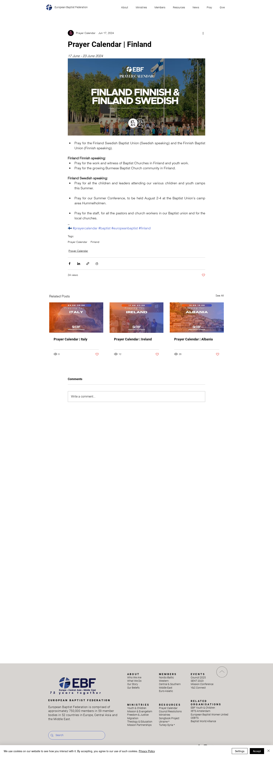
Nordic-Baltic (166, 677)
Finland (95, 242)
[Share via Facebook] (69, 263)
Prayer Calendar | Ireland (133, 339)
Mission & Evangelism (139, 711)
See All (220, 295)
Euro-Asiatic (166, 691)
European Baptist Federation (71, 7)
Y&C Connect (198, 687)
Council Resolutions (170, 711)
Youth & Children (136, 708)
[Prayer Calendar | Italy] (76, 317)
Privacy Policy (147, 751)
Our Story (132, 684)
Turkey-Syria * (167, 724)
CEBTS (195, 717)
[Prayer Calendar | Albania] (197, 317)
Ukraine (164, 721)
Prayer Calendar (77, 242)
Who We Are (134, 677)
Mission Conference (202, 684)
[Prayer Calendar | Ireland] (137, 317)
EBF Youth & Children (203, 707)
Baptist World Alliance (203, 721)
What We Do (134, 680)
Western (164, 680)
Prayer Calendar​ (168, 708)
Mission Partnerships (139, 724)
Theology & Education (139, 721)
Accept (257, 751)
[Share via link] (88, 263)
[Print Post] (97, 263)
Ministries (164, 714)
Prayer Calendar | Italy (70, 339)
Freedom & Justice (138, 714)
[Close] (268, 751)
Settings (239, 751)
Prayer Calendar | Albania (193, 339)
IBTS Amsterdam (200, 711)
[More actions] (203, 33)
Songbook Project (169, 718)
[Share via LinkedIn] (78, 263)
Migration (132, 718)
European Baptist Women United (209, 714)
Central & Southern (170, 684)
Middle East (165, 687)
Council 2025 (198, 677)
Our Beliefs (133, 687)
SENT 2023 (197, 680)
